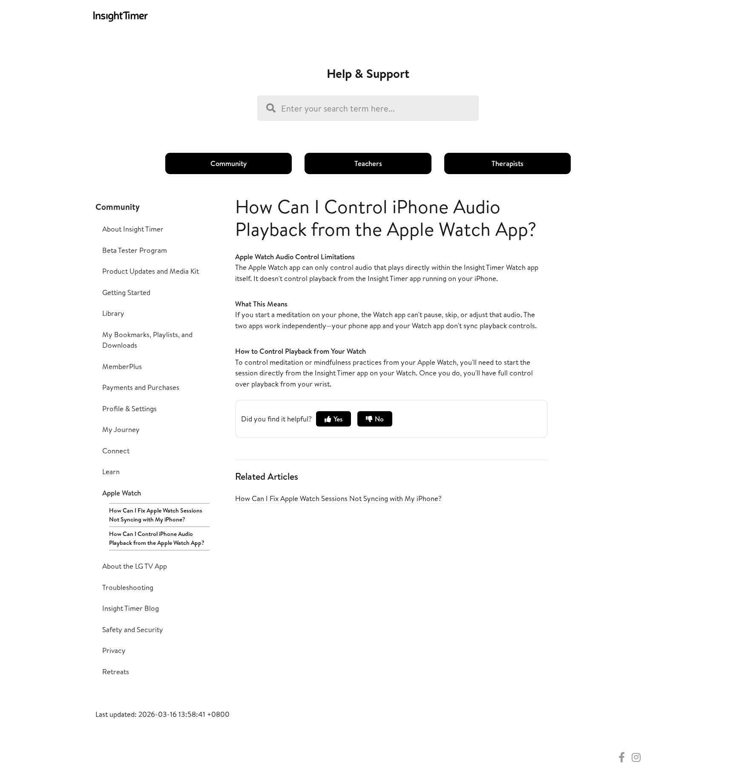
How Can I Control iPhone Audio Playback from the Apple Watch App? (156, 538)
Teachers (368, 163)
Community (228, 163)
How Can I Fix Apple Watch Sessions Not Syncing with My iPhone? (155, 515)
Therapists (507, 163)
